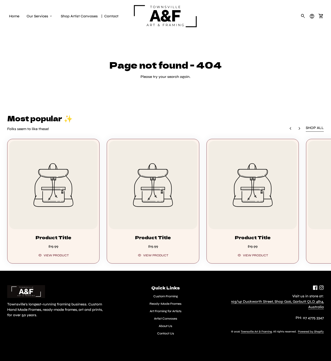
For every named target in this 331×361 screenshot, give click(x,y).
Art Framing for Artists (165, 311)
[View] (53, 185)
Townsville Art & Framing (256, 331)
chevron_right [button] (299, 128)
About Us (165, 326)
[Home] (165, 16)
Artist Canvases (165, 318)
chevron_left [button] (290, 128)
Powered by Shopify (311, 331)
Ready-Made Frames (165, 304)
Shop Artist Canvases (79, 16)
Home (14, 16)
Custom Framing (165, 296)
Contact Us (165, 333)
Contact (111, 16)
